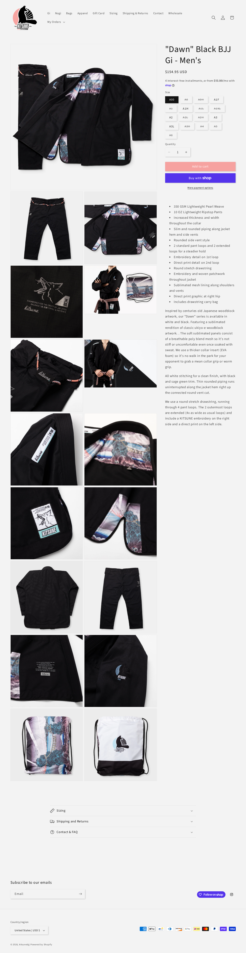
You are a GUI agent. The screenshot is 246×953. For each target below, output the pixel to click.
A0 (188, 100)
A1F (216, 100)
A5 (218, 127)
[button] (56, 22)
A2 (171, 118)
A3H (189, 127)
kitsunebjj (24, 944)
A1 (173, 109)
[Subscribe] (80, 894)
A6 (173, 136)
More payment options (200, 188)
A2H (203, 118)
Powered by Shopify (41, 944)
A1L (203, 109)
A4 (204, 127)
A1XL (219, 109)
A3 (215, 118)
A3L (171, 126)
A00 (171, 100)
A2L (187, 118)
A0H (203, 100)
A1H (185, 109)
